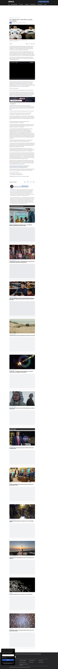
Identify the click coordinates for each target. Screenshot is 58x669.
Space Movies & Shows (17, 17)
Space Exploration (14, 4)
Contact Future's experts (22, 660)
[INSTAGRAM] (24, 186)
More (45, 4)
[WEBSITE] (26, 186)
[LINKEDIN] (25, 186)
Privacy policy (41, 660)
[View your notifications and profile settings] (44, 1)
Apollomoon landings (13, 106)
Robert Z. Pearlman (15, 22)
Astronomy (21, 4)
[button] (46, 1)
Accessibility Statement (22, 662)
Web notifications (41, 662)
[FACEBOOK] (22, 186)
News (10, 22)
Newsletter (33, 43)
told (20, 85)
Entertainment (33, 4)
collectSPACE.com (18, 176)
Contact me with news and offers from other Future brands (8, 657)
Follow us (28, 43)
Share (11, 43)
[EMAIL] (27, 186)
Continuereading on (16, 165)
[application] (22, 70)
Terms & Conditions (5, 663)
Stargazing (27, 4)
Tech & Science (39, 4)
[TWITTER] (23, 186)
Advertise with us (31, 662)
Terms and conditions (32, 660)
